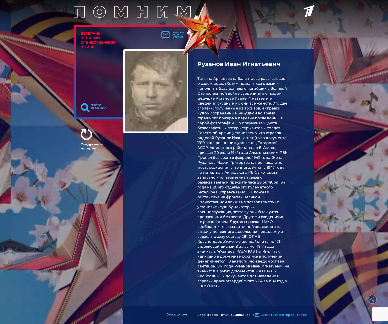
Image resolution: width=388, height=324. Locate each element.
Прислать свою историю (178, 34)
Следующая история (92, 146)
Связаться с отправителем (283, 315)
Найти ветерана (99, 106)
